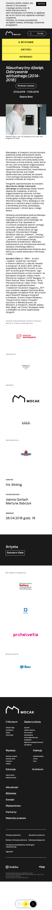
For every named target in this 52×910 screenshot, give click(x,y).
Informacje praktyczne (31, 737)
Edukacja (11, 769)
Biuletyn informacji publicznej (16, 840)
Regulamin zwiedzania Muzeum (33, 742)
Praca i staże (9, 735)
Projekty (8, 763)
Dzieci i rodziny (10, 775)
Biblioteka (11, 793)
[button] (33, 904)
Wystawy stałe (10, 759)
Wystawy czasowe (11, 756)
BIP (42, 867)
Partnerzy (11, 812)
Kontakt (10, 799)
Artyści (26, 49)
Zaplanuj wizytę (32, 721)
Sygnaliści (9, 852)
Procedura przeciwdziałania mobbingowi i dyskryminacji (20, 846)
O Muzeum (12, 721)
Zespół (8, 732)
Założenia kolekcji (38, 756)
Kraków (12, 867)
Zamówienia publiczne (37, 835)
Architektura (9, 730)
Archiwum (9, 761)
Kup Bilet (26, 904)
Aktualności (12, 787)
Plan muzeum (28, 732)
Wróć (19, 904)
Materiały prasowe (16, 818)
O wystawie (26, 42)
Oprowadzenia (28, 735)
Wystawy (10, 750)
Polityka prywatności (13, 835)
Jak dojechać (28, 745)
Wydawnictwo (13, 805)
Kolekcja (37, 750)
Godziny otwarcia (29, 730)
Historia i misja (10, 727)
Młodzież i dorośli (11, 777)
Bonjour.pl (25, 877)
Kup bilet (26, 727)
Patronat (26, 57)
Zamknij (41, 4)
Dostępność (27, 740)
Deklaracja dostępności (36, 840)
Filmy (35, 761)
